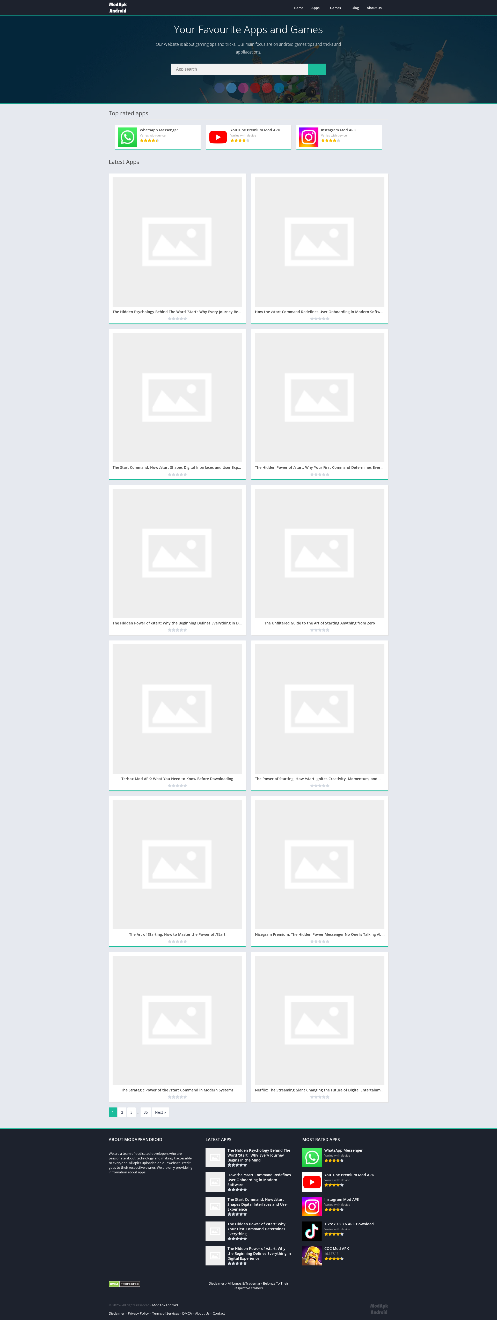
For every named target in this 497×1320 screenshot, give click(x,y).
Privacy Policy (138, 1313)
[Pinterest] (267, 88)
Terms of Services (165, 1313)
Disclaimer (117, 1313)
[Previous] (110, 137)
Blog (355, 7)
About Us (374, 7)
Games (335, 7)
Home (298, 7)
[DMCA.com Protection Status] (124, 1286)
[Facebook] (219, 88)
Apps (315, 7)
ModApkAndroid (165, 1305)
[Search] (317, 69)
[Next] (386, 137)
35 (146, 1112)
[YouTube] (255, 88)
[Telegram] (279, 88)
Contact (219, 1313)
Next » (160, 1112)
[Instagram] (243, 88)
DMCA (187, 1313)
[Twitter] (231, 88)
